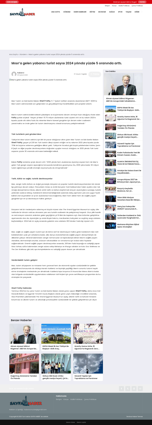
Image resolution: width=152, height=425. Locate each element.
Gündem (66, 12)
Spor (120, 12)
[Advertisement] (76, 33)
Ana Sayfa (55, 12)
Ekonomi (102, 12)
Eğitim (92, 12)
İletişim (107, 6)
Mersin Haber (70, 422)
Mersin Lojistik (81, 422)
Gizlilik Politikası (124, 6)
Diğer (137, 12)
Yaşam (128, 12)
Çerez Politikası (137, 6)
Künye (114, 6)
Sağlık (112, 12)
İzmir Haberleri (80, 12)
